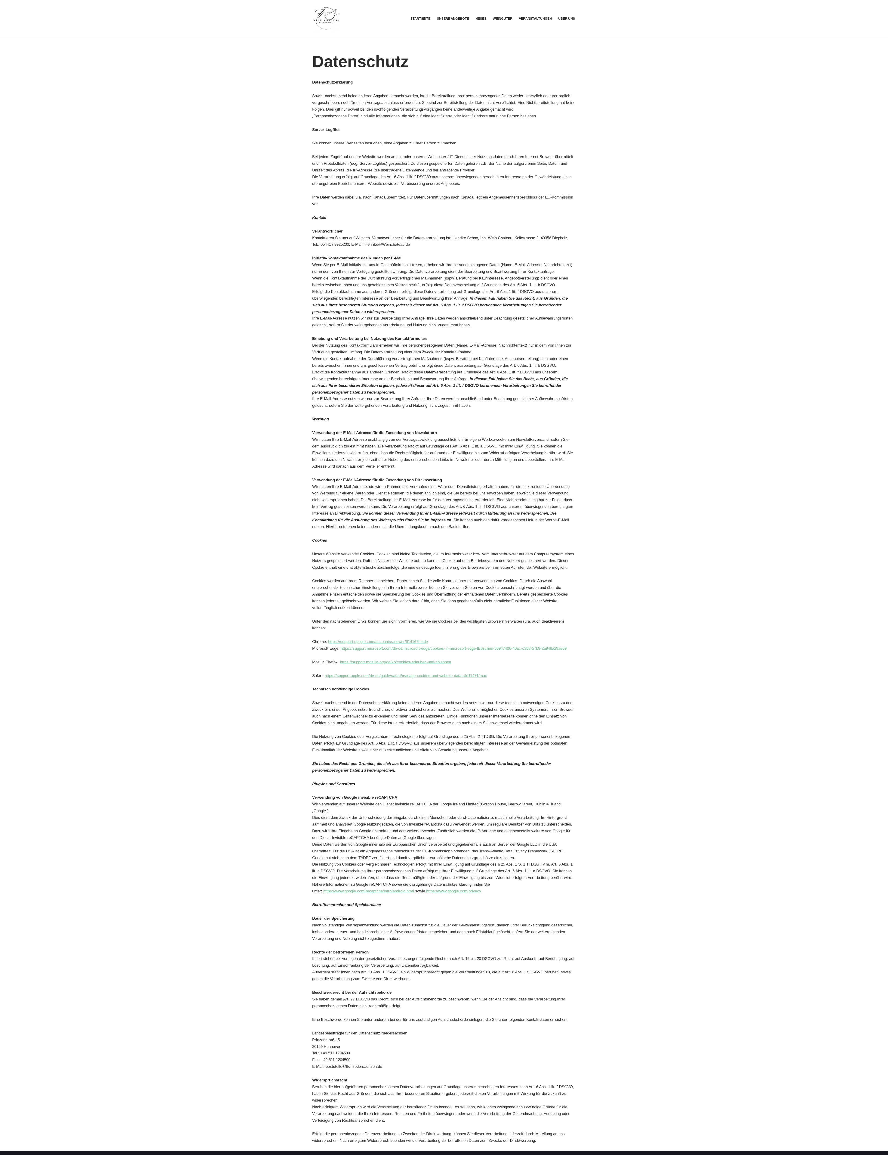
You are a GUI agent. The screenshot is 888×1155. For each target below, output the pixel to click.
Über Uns (566, 18)
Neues (480, 18)
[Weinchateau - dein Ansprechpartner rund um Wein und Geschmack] (326, 18)
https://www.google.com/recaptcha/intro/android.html (368, 891)
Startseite (420, 18)
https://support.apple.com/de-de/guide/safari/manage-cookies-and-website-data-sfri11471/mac (406, 676)
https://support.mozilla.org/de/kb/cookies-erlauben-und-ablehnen (395, 662)
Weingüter (502, 18)
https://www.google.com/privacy (453, 891)
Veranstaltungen (535, 18)
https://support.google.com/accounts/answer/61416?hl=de (378, 642)
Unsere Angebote (453, 18)
